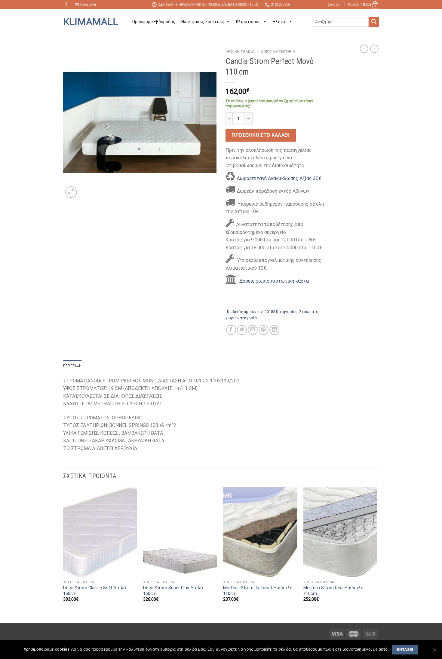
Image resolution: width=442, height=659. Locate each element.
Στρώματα (308, 311)
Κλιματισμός (248, 21)
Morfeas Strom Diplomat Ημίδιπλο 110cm (258, 590)
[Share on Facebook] (231, 330)
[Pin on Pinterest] (264, 330)
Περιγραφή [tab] (72, 365)
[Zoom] (71, 192)
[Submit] (374, 22)
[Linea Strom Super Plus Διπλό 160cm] (180, 532)
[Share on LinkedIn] (274, 330)
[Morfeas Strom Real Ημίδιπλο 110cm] (340, 532)
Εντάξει (405, 649)
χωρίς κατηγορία (278, 51)
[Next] (377, 549)
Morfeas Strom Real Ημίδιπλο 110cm (333, 590)
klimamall (90, 21)
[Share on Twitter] (242, 330)
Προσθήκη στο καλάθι (261, 135)
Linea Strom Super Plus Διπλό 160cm (173, 590)
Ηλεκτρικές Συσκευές (202, 21)
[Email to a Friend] (253, 330)
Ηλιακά (280, 21)
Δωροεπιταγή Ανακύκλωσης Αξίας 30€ (279, 178)
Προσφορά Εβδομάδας (153, 21)
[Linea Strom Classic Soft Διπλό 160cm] (100, 532)
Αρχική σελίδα (240, 51)
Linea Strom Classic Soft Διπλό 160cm (94, 590)
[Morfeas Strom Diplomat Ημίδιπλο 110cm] (260, 532)
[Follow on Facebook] (66, 4)
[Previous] (63, 549)
